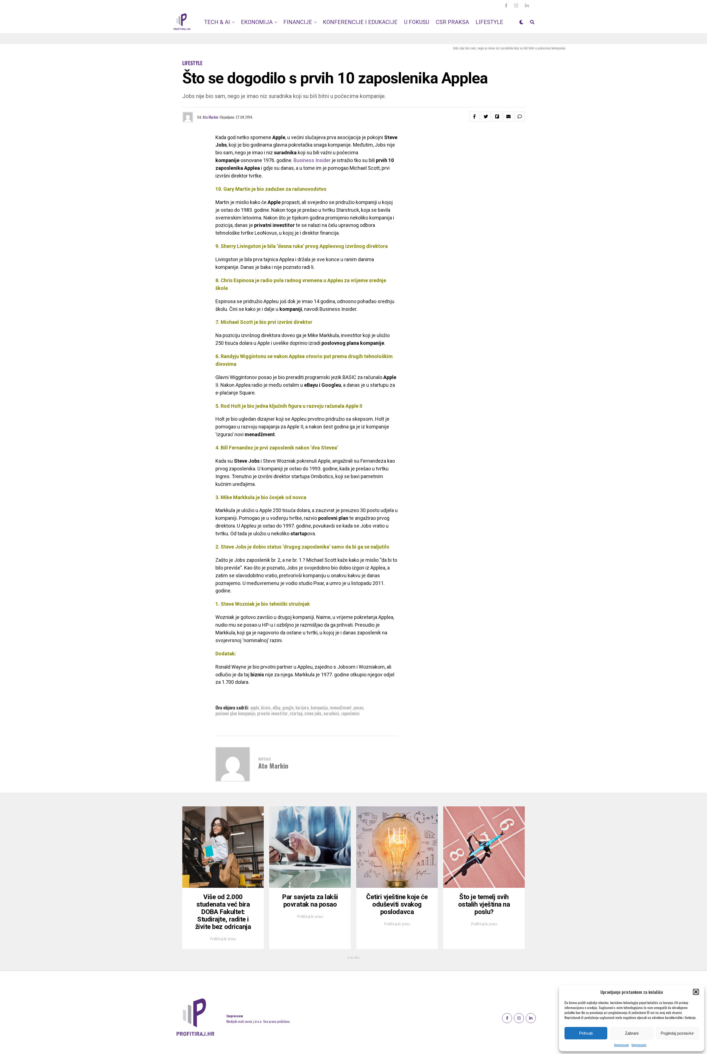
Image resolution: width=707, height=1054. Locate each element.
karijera (302, 707)
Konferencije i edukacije (360, 22)
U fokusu (416, 22)
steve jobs (312, 713)
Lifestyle (489, 22)
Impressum (621, 1044)
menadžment (341, 707)
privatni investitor (272, 713)
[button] (696, 992)
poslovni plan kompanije (235, 713)
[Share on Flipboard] (497, 116)
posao (358, 707)
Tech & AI (217, 22)
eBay (276, 707)
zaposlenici (350, 713)
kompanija (319, 707)
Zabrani (632, 1033)
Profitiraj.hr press (223, 938)
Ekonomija (257, 22)
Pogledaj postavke (677, 1033)
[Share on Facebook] (474, 116)
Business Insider (312, 160)
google (288, 707)
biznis (266, 707)
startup (296, 713)
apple (254, 707)
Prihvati (586, 1033)
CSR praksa (452, 22)
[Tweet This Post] (486, 116)
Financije (297, 22)
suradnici (331, 713)
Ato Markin (210, 117)
